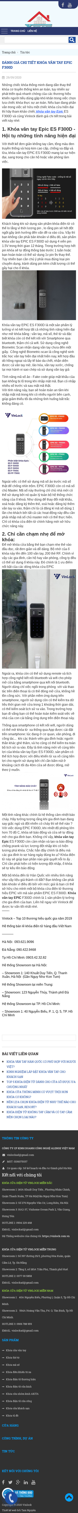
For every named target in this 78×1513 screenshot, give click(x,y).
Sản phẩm (10, 1340)
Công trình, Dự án (17, 1438)
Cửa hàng (10, 1425)
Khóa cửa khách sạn (17, 1408)
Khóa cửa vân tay (15, 1350)
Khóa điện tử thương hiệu (20, 1379)
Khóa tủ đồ (11, 1415)
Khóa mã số (12, 1364)
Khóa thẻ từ (12, 1357)
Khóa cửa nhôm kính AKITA (22, 1393)
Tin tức (8, 1451)
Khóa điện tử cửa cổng (18, 1401)
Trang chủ (18, 31)
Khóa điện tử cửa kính (18, 1386)
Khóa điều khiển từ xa (18, 1372)
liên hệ (32, 31)
